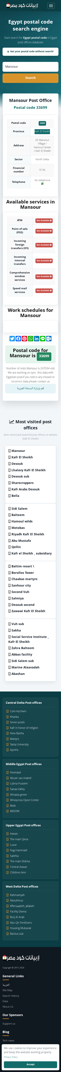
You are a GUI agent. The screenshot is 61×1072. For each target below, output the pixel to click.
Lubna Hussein (19, 783)
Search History (11, 996)
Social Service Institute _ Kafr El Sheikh (28, 639)
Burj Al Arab (17, 917)
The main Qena (19, 839)
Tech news (8, 1040)
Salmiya (18, 599)
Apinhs (14, 750)
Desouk (17, 464)
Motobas (18, 528)
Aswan (14, 833)
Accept (31, 1064)
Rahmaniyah (17, 895)
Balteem (18, 515)
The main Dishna (20, 861)
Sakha (16, 631)
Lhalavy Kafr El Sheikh (29, 470)
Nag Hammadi (18, 850)
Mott (13, 805)
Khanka (14, 717)
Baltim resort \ (23, 567)
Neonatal (15, 772)
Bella (15, 496)
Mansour (18, 451)
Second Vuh (20, 592)
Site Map (7, 990)
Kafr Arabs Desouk (26, 490)
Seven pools (17, 722)
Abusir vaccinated (20, 778)
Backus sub (17, 934)
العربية (6, 985)
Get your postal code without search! (32, 51)
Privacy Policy (11, 1057)
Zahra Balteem (23, 648)
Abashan (18, 674)
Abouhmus (16, 900)
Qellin (16, 547)
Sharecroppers (23, 483)
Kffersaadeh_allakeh (22, 906)
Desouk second (23, 605)
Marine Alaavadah (25, 668)
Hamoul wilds (22, 522)
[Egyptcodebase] (22, 6)
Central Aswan (18, 867)
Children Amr (18, 872)
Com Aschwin (18, 711)
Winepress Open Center (24, 800)
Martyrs (14, 739)
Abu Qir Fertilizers (21, 922)
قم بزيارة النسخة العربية (30, 388)
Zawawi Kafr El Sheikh (28, 611)
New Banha (17, 733)
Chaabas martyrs (24, 579)
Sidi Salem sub (23, 661)
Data (5, 1001)
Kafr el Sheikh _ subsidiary (32, 554)
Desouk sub (20, 477)
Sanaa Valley (17, 789)
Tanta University (19, 744)
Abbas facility (22, 655)
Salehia (14, 856)
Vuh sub (18, 624)
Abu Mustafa (21, 541)
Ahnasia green (18, 794)
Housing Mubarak (20, 928)
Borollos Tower (23, 573)
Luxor (13, 845)
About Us (8, 1007)
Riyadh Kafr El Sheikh (28, 535)
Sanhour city (21, 586)
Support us (9, 1023)
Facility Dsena (18, 911)
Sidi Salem (19, 509)
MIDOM (14, 811)
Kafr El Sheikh (42, 131)
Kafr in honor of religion (24, 728)
